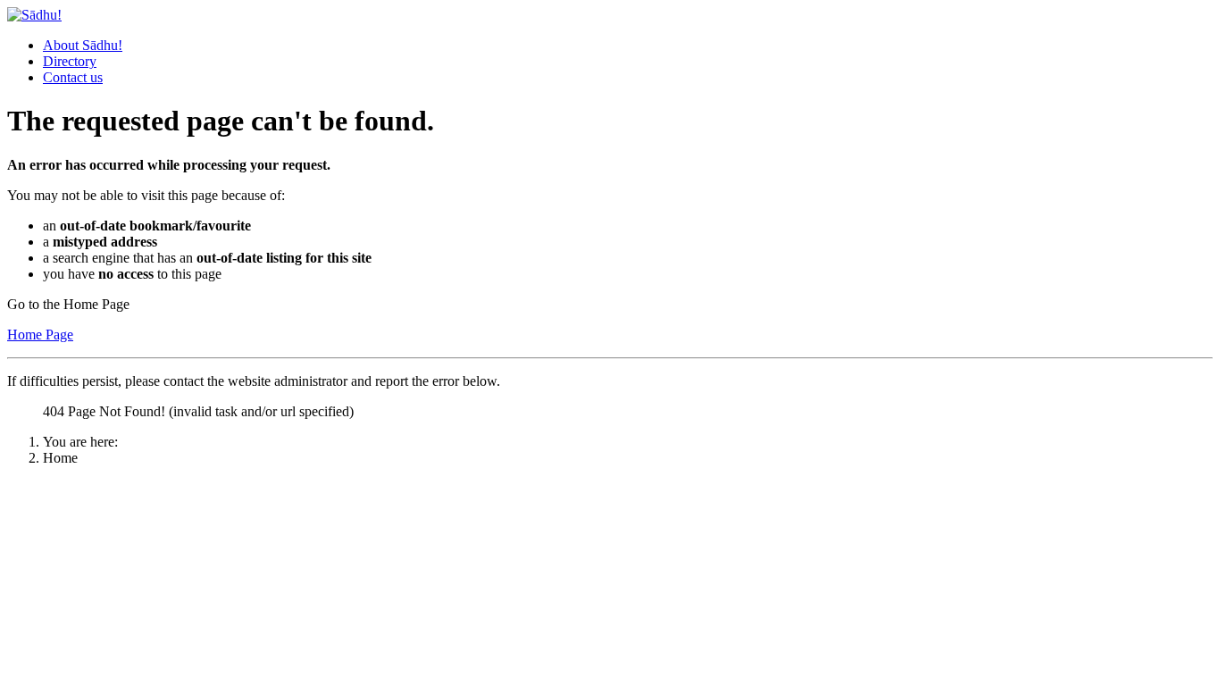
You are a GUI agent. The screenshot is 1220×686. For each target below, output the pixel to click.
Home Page (40, 334)
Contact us (73, 77)
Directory (69, 61)
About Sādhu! (82, 45)
